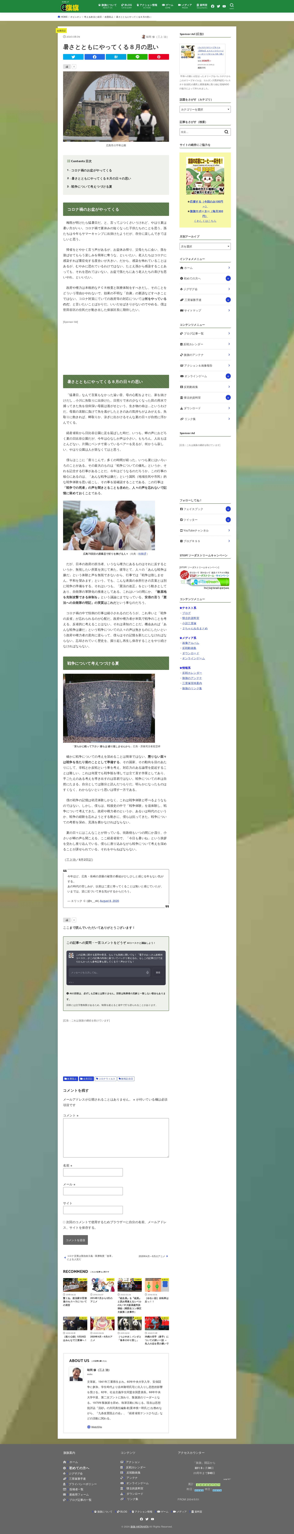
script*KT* (227, 1479)
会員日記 (61, 30)
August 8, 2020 (109, 901)
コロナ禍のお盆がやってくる (89, 170)
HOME (64, 16)
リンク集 (190, 419)
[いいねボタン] (67, 66)
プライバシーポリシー (83, 1484)
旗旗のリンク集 (192, 688)
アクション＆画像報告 (198, 365)
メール (69, 1184)
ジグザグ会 (190, 289)
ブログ (186, 613)
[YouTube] (224, 6)
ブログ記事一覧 (193, 333)
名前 (67, 1165)
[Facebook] (212, 6)
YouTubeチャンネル (196, 530)
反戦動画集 (190, 387)
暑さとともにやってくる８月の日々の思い (99, 178)
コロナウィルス (107, 1078)
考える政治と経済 (93, 16)
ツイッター (190, 520)
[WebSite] (94, 1427)
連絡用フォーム (79, 1494)
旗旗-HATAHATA (139, 1526)
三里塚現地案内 (192, 683)
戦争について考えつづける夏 (89, 186)
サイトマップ (192, 310)
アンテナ (132, 1478)
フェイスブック (193, 509)
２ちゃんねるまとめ (195, 628)
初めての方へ (192, 278)
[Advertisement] (116, 345)
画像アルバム (190, 643)
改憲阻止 (109, 16)
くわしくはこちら (205, 221)
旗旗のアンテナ (193, 355)
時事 (140, 553)
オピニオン (75, 16)
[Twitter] (218, 6)
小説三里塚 (189, 623)
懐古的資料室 (192, 397)
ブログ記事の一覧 (80, 1500)
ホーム (188, 268)
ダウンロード (192, 408)
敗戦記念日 (127, 1078)
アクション (133, 1462)
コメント (71, 1115)
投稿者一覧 (77, 1489)
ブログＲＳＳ (191, 541)
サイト (68, 1203)
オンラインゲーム (195, 376)
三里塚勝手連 (193, 300)
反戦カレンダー (193, 344)
